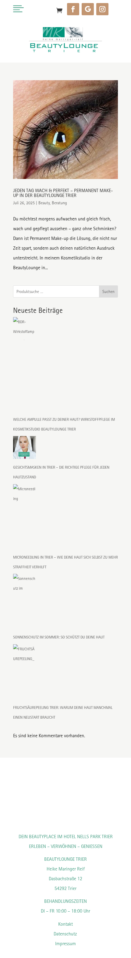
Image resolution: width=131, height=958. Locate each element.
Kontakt (65, 924)
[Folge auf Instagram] (102, 9)
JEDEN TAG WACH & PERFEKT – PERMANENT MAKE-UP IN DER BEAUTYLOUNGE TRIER (63, 193)
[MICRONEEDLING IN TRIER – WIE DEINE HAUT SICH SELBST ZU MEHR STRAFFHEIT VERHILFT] (24, 518)
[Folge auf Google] (88, 9)
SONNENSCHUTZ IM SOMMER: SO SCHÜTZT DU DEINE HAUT (58, 637)
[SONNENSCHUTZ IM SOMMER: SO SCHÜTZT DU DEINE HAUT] (24, 603)
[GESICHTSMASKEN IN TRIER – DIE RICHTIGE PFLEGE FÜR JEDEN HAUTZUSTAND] (24, 449)
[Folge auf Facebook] (73, 9)
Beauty (44, 202)
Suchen (108, 291)
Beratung (59, 202)
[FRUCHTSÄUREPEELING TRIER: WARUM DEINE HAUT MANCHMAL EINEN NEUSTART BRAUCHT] (24, 673)
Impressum (65, 943)
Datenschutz (65, 934)
